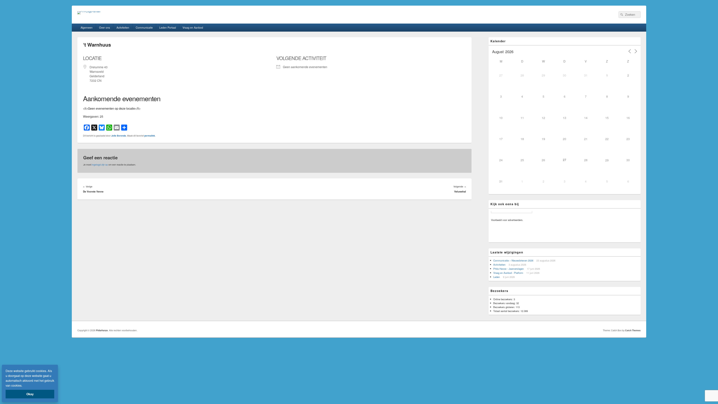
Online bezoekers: (503, 299)
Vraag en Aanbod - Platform (508, 273)
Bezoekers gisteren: (504, 307)
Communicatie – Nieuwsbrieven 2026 (513, 260)
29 (607, 160)
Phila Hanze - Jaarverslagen (508, 268)
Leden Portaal (167, 27)
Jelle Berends (118, 135)
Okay (30, 394)
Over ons (104, 27)
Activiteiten (122, 27)
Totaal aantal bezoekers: (507, 311)
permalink (149, 135)
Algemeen (87, 27)
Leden (496, 277)
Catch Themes (633, 330)
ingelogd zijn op (100, 164)
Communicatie (144, 27)
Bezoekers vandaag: (504, 303)
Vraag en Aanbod (192, 27)
